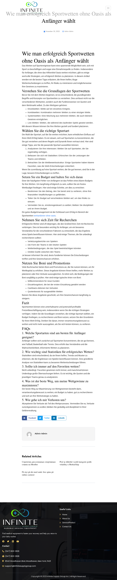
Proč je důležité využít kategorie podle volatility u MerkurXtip (76, 463)
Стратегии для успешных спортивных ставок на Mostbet (39, 463)
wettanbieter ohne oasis (45, 215)
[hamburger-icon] (108, 8)
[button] (30, 418)
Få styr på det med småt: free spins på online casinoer (37, 473)
